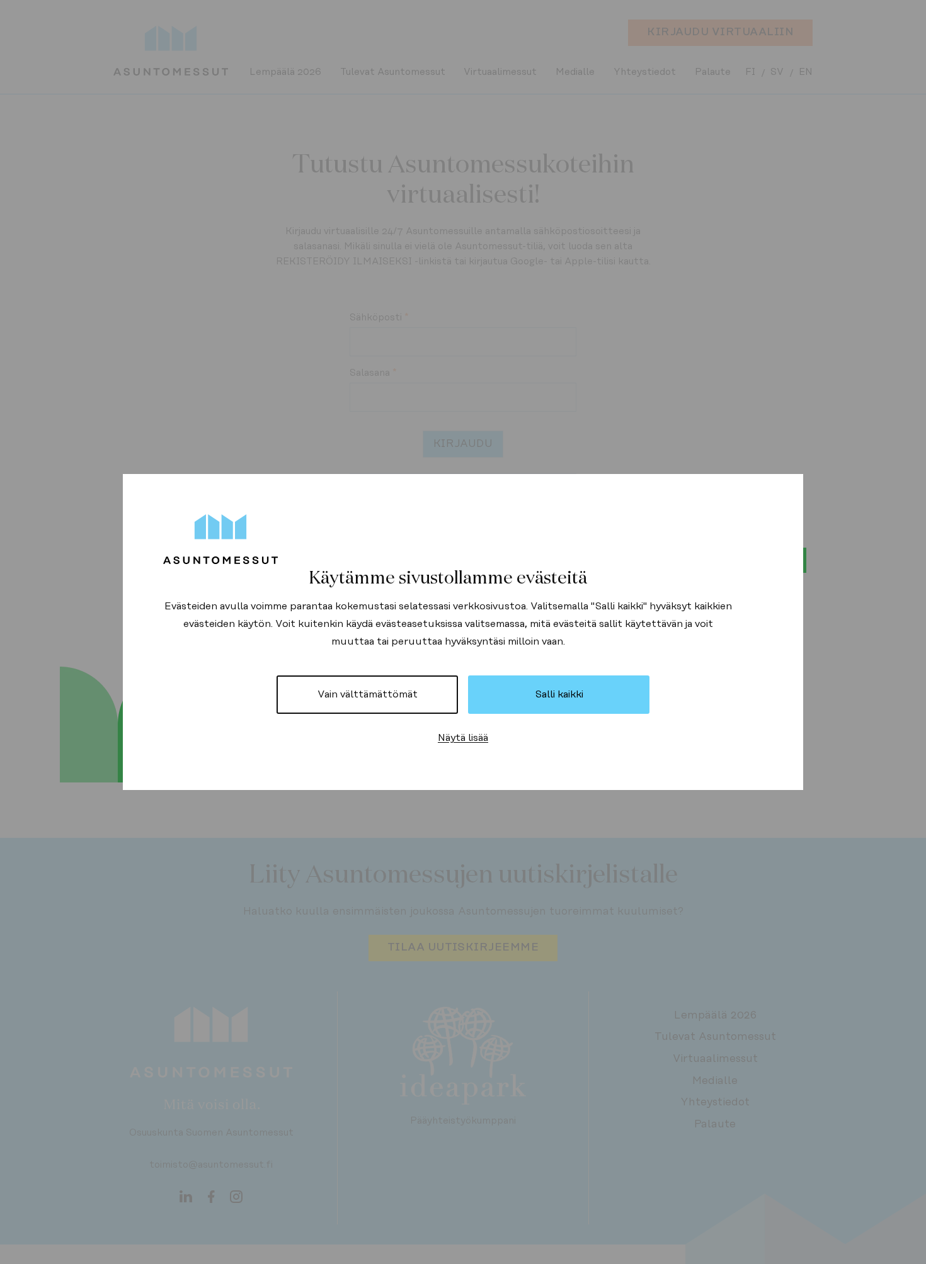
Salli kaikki (559, 694)
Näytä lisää (463, 737)
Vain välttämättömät (367, 694)
